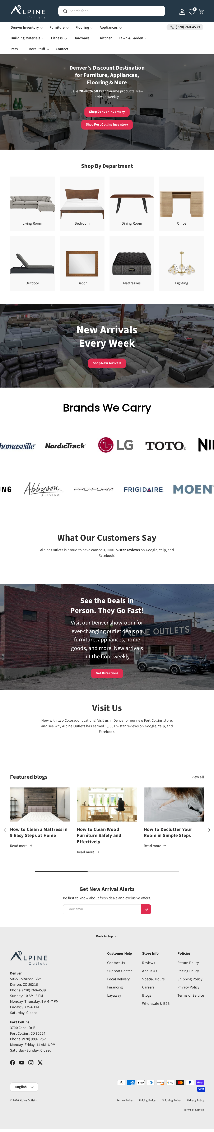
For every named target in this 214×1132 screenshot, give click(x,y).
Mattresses (132, 283)
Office (181, 223)
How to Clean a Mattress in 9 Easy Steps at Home (39, 832)
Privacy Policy (188, 987)
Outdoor (32, 283)
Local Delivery (118, 979)
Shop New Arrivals (107, 363)
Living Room (32, 223)
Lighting (181, 283)
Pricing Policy (188, 971)
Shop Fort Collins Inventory (107, 124)
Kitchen (106, 38)
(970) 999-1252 (34, 1039)
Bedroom (82, 223)
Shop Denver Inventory (107, 111)
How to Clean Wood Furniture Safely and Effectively (99, 835)
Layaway (114, 995)
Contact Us (116, 962)
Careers (148, 987)
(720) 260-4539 (34, 990)
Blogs (146, 995)
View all (198, 777)
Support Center (119, 971)
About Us (149, 971)
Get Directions (107, 673)
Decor (82, 283)
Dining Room (132, 223)
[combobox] (111, 11)
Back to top (105, 936)
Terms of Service (190, 995)
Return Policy (188, 962)
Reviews (148, 962)
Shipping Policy (189, 979)
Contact (62, 49)
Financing (115, 987)
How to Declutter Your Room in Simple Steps (168, 832)
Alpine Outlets (28, 1100)
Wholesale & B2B (156, 1003)
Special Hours (153, 979)
